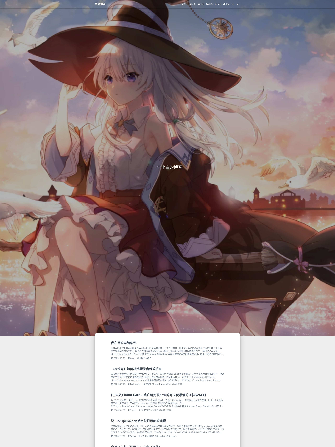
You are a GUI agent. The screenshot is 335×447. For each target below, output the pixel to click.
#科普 (142, 358)
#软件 (148, 358)
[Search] (233, 4)
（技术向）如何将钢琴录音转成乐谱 (136, 369)
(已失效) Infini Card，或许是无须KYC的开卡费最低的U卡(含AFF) (158, 395)
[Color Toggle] (237, 4)
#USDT (154, 410)
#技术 (143, 436)
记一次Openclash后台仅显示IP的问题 (138, 421)
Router (133, 436)
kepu (132, 358)
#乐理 (174, 384)
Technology (135, 384)
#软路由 (150, 436)
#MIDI (180, 384)
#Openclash (160, 436)
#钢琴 (148, 384)
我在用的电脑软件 (123, 343)
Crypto (133, 410)
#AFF (169, 410)
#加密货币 (146, 410)
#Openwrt (171, 436)
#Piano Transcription (161, 384)
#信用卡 (162, 410)
